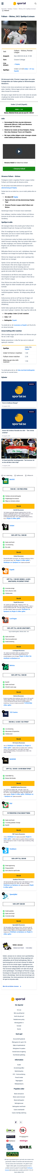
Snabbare (13, 849)
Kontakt (19, 1026)
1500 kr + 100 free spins (18, 489)
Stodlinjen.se (26, 609)
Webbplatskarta (19, 1084)
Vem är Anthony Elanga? (10, 403)
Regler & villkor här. (25, 656)
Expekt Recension (19, 602)
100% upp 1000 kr (19, 904)
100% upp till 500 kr (18, 859)
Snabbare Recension (18, 880)
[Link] (19, 391)
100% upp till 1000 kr (18, 535)
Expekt (14, 320)
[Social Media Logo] (16, 1122)
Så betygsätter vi (19, 1023)
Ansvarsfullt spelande (19, 1039)
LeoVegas (13, 618)
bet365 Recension (19, 510)
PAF (11, 803)
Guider (19, 1065)
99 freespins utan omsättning (18, 813)
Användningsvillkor (19, 1068)
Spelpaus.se (17, 562)
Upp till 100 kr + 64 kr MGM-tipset (18, 769)
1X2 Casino (14, 712)
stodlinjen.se (8, 658)
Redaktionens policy (19, 1019)
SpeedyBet (13, 894)
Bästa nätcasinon (19, 1094)
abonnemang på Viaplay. (9, 188)
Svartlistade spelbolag (19, 1055)
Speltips (10, 9)
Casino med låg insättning (19, 1113)
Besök (19, 506)
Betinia (12, 665)
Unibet (12, 525)
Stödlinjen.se (8, 562)
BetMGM (13, 759)
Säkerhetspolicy (19, 1071)
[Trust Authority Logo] (12, 1136)
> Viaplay (17, 64)
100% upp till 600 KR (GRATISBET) (18, 628)
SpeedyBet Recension (19, 925)
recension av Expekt (20, 325)
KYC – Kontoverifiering (19, 1074)
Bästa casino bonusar (19, 1097)
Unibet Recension (19, 556)
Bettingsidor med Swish (19, 1106)
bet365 (12, 479)
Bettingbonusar (19, 1103)
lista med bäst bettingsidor (26, 370)
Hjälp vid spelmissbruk (19, 1045)
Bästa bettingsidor (19, 1100)
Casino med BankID (19, 1110)
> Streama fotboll (19, 169)
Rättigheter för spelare (19, 1048)
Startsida (3, 9)
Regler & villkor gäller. (14, 518)
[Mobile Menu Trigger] (2, 3)
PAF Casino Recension (18, 834)
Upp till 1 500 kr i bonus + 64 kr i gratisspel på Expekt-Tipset (19, 580)
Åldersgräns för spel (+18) (19, 1042)
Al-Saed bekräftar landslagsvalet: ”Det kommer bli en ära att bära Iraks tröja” (18, 461)
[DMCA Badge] (12, 1130)
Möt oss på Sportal (19, 1013)
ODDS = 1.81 (19, 109)
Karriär (19, 1029)
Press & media (19, 1077)
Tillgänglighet (19, 1081)
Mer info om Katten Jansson (11, 986)
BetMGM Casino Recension (18, 787)
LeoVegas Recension (19, 651)
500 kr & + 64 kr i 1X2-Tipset (19, 722)
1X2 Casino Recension (18, 743)
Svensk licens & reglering (19, 1052)
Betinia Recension (19, 696)
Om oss (19, 1010)
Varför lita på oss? (19, 1016)
